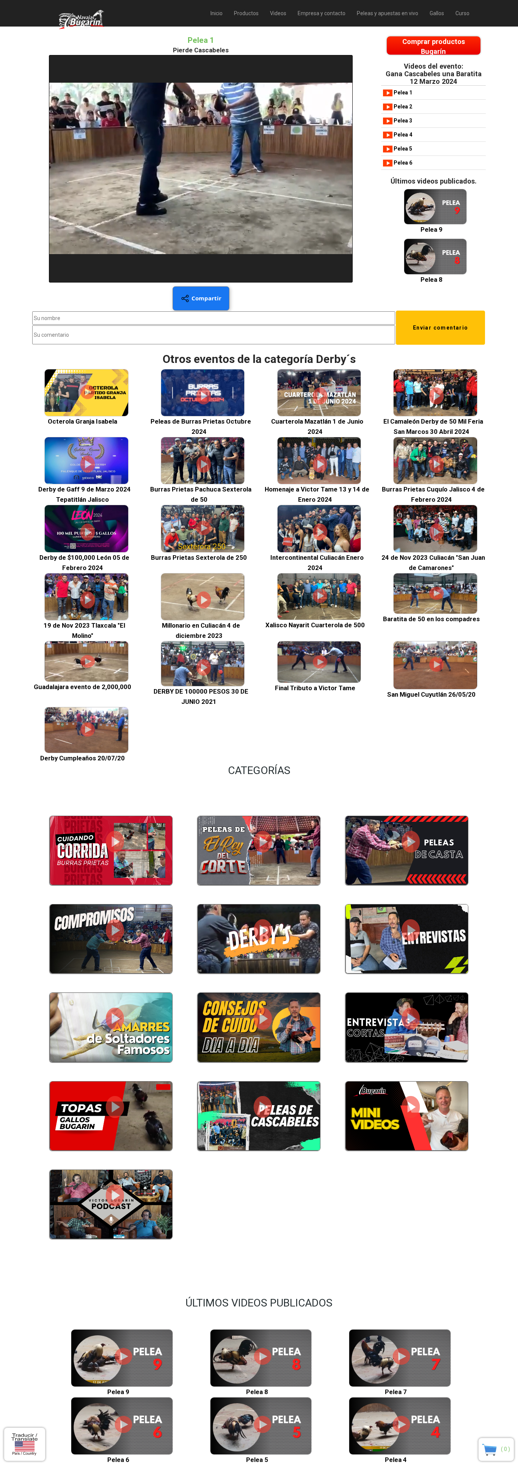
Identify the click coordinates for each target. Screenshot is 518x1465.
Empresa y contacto (321, 13)
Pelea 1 (402, 93)
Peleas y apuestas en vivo (387, 13)
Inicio (216, 13)
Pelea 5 (402, 149)
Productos (246, 13)
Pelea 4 (402, 135)
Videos (278, 13)
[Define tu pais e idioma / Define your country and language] (24, 1444)
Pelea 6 (402, 163)
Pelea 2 (402, 107)
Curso (462, 13)
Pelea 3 (402, 121)
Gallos (437, 13)
